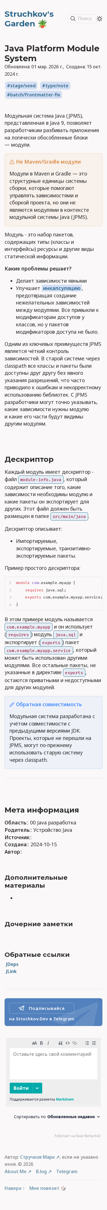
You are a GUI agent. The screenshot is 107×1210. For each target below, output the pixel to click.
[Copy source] (96, 582)
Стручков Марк (37, 1157)
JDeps (12, 964)
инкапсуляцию (61, 288)
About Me (16, 1171)
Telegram (66, 1171)
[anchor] (60, 459)
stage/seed (23, 85)
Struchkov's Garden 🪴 (29, 18)
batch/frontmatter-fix (35, 95)
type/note (56, 85)
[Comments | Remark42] (53, 1089)
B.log (41, 1171)
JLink (11, 971)
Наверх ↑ (15, 1188)
